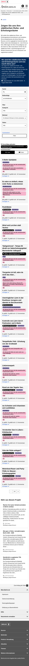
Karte (22, 152)
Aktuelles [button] (4, 644)
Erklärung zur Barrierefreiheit (10, 607)
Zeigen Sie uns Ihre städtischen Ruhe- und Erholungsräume (12, 13)
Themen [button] (3, 648)
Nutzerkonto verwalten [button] (8, 616)
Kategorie (5, 107)
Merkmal (4, 115)
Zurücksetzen (6, 132)
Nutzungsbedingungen (8, 603)
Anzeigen (5, 176)
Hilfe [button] (2, 612)
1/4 (14, 491)
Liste (8, 152)
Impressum (5, 594)
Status (4, 122)
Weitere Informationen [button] (8, 653)
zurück (4, 19)
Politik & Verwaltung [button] (7, 639)
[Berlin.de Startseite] (5, 624)
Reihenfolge (5, 95)
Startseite (3, 11)
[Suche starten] (25, 92)
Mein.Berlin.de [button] (5, 590)
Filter (14, 135)
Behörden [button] (4, 635)
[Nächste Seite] (18, 491)
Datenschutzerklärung (8, 598)
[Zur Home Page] (8, 6)
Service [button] (3, 630)
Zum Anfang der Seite (20, 585)
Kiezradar (9, 11)
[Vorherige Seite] (11, 491)
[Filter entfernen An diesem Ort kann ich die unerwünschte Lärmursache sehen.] (26, 146)
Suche (4, 89)
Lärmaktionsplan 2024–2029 (20, 11)
